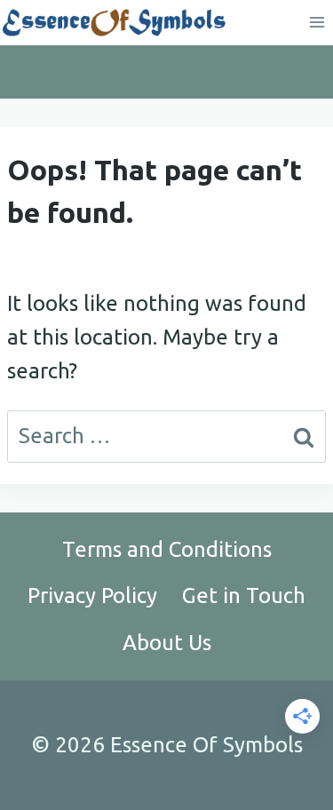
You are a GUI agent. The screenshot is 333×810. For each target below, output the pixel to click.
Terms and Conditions (167, 549)
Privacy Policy (92, 596)
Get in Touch (243, 596)
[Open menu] (316, 22)
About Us (167, 643)
